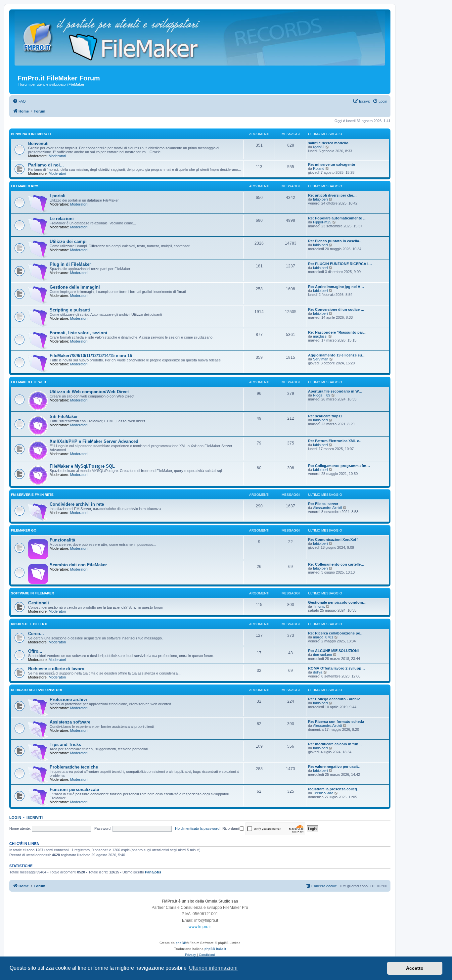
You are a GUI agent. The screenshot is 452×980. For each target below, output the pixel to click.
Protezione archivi (68, 699)
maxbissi (320, 336)
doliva (317, 672)
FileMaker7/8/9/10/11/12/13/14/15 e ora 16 (91, 355)
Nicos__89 (321, 395)
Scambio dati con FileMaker (78, 564)
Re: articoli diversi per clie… (332, 195)
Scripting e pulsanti (70, 309)
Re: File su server (323, 504)
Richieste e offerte (30, 624)
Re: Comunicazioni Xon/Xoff (333, 539)
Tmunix (319, 606)
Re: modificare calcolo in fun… (335, 744)
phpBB (181, 943)
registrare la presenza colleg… (334, 789)
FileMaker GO (23, 530)
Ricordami (231, 828)
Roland (318, 168)
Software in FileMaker (32, 593)
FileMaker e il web (28, 382)
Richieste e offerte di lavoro (56, 668)
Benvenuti (38, 143)
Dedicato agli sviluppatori (36, 690)
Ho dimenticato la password (197, 828)
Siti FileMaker (64, 416)
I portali (58, 195)
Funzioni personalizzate (74, 789)
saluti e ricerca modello (328, 143)
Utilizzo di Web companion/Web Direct (89, 391)
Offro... (35, 651)
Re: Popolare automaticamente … (337, 218)
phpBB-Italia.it (215, 949)
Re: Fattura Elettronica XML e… (335, 441)
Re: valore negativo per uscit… (335, 767)
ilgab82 (318, 147)
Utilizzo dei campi (68, 241)
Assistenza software (70, 722)
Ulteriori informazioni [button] (213, 968)
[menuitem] (19, 101)
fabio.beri (320, 199)
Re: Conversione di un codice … (336, 309)
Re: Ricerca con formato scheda (336, 721)
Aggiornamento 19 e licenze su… (337, 355)
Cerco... (36, 633)
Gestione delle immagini (75, 287)
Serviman (320, 359)
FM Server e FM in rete (32, 494)
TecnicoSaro (323, 793)
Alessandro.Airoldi (327, 508)
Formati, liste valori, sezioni (78, 332)
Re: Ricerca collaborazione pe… (336, 633)
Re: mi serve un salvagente (331, 164)
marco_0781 (323, 637)
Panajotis (153, 872)
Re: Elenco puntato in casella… (335, 241)
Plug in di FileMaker (70, 264)
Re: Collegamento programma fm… (339, 466)
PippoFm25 (322, 222)
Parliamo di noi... (46, 165)
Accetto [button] (415, 968)
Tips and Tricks (65, 744)
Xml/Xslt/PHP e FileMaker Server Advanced (94, 441)
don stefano (322, 655)
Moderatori (57, 156)
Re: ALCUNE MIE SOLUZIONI (333, 651)
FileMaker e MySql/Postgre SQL (82, 466)
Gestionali (38, 602)
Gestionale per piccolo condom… (337, 602)
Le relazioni (62, 218)
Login (15, 817)
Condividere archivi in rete (77, 504)
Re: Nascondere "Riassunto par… (337, 332)
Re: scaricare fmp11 (325, 416)
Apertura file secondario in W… (335, 391)
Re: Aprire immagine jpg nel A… (336, 287)
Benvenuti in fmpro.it (31, 134)
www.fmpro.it (200, 926)
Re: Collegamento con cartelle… (336, 564)
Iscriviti (34, 817)
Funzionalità (62, 539)
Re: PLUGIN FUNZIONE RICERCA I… (340, 264)
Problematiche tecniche (74, 767)
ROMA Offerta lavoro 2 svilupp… (336, 668)
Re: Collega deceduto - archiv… (335, 699)
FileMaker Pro (24, 186)
